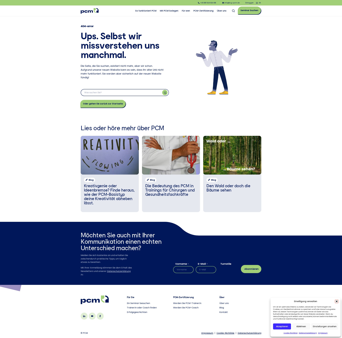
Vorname (182, 263)
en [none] (260, 3)
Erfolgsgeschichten (137, 312)
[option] (259, 2)
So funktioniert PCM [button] (145, 10)
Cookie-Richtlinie (291, 333)
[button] (336, 301)
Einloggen (249, 3)
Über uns (224, 303)
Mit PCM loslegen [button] (169, 10)
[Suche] (165, 92)
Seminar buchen (249, 10)
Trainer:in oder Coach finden (142, 307)
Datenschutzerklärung (308, 333)
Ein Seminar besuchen (138, 303)
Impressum (323, 333)
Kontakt (223, 312)
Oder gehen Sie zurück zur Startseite (103, 103)
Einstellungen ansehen (325, 326)
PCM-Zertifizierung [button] (203, 10)
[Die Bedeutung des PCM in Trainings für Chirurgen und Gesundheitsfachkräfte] (171, 174)
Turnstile (225, 263)
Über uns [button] (221, 10)
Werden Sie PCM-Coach (186, 307)
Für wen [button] (186, 10)
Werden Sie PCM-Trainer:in (187, 303)
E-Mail (202, 263)
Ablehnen (301, 326)
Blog (221, 307)
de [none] (257, 3)
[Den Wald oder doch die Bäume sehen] (232, 174)
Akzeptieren (282, 326)
